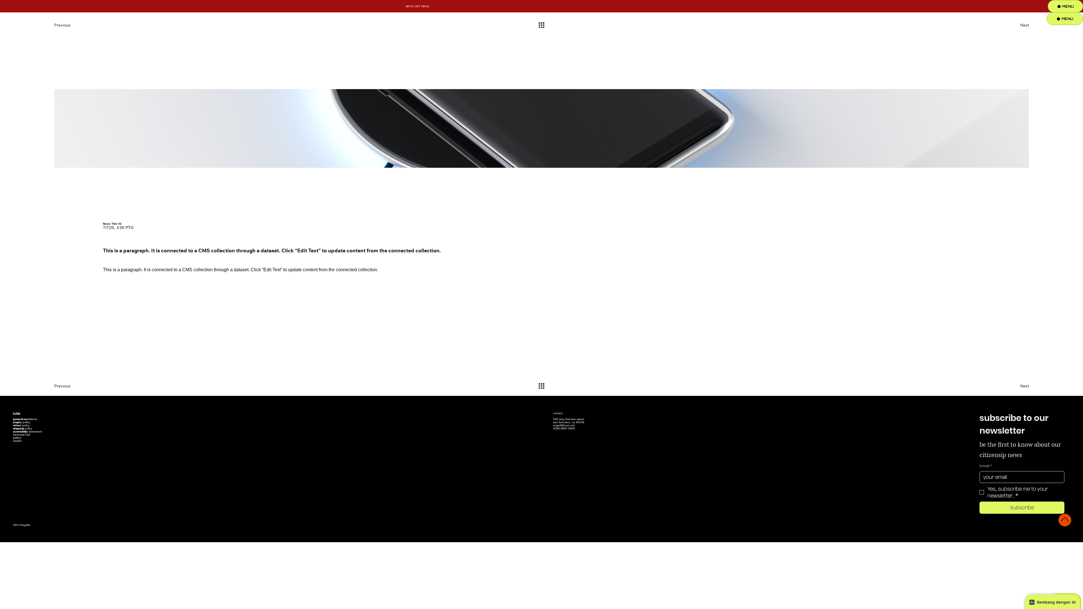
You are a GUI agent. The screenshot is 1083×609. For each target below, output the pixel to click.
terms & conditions (25, 419)
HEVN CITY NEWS (417, 6)
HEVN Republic (21, 525)
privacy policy (21, 422)
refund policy (21, 425)
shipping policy (22, 428)
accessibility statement (27, 431)
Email (985, 466)
